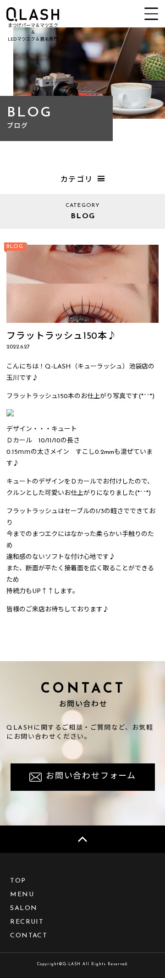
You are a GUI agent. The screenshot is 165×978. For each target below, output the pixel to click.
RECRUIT (27, 922)
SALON (23, 908)
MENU (22, 894)
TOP (18, 881)
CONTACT (28, 935)
